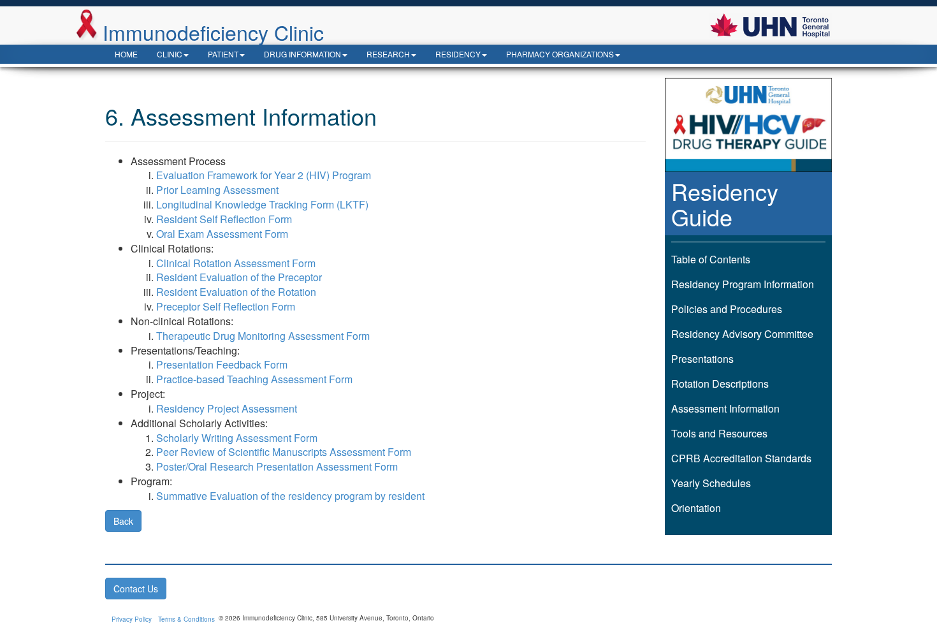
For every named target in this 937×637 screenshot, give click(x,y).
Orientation (696, 508)
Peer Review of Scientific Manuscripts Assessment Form (283, 451)
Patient (223, 53)
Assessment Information (725, 408)
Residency (458, 53)
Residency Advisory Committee (742, 333)
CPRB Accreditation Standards (741, 458)
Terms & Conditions (186, 619)
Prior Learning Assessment (217, 189)
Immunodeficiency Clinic (213, 31)
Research (388, 53)
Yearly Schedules (711, 483)
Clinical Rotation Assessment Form (236, 263)
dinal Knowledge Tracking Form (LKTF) (279, 204)
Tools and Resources (719, 433)
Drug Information (302, 53)
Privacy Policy (132, 619)
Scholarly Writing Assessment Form (236, 437)
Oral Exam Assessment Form (222, 233)
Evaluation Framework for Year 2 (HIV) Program (263, 175)
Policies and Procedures (726, 309)
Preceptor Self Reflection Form (225, 306)
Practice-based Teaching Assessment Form (254, 379)
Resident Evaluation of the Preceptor (239, 277)
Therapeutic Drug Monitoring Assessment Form (263, 335)
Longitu (173, 204)
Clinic (169, 53)
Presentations (702, 358)
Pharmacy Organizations (560, 53)
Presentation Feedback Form (221, 364)
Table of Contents (710, 259)
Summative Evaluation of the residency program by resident (290, 495)
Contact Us (135, 588)
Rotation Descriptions (720, 383)
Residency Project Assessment (226, 408)
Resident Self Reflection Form (224, 219)
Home (126, 53)
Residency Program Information (742, 284)
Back (123, 521)
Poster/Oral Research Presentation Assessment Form (277, 466)
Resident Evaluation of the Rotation (236, 291)
